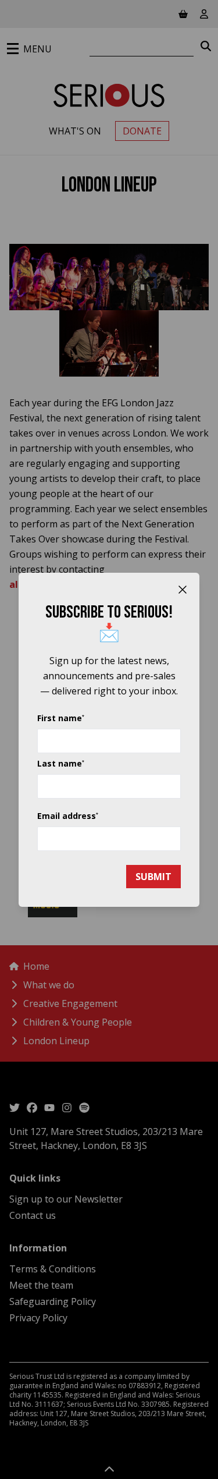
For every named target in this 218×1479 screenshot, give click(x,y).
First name (60, 717)
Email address (67, 815)
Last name (60, 763)
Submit (153, 876)
